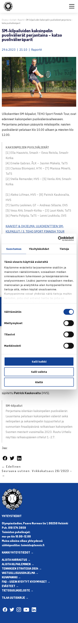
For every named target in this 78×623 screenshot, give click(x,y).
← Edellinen (11, 466)
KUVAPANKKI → (11, 577)
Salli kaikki (39, 361)
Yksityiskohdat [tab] (39, 248)
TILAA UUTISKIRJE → (15, 597)
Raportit (21, 19)
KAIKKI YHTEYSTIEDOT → (18, 552)
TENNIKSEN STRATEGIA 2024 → (22, 568)
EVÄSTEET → (10, 586)
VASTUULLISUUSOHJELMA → (20, 573)
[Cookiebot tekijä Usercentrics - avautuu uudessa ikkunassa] (58, 238)
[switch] (68, 323)
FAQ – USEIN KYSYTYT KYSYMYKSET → (26, 581)
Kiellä (39, 382)
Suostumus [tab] (13, 248)
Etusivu (5, 19)
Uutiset (13, 19)
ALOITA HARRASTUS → (16, 560)
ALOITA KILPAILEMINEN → (18, 564)
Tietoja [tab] (64, 248)
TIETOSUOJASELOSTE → (17, 590)
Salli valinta (39, 372)
